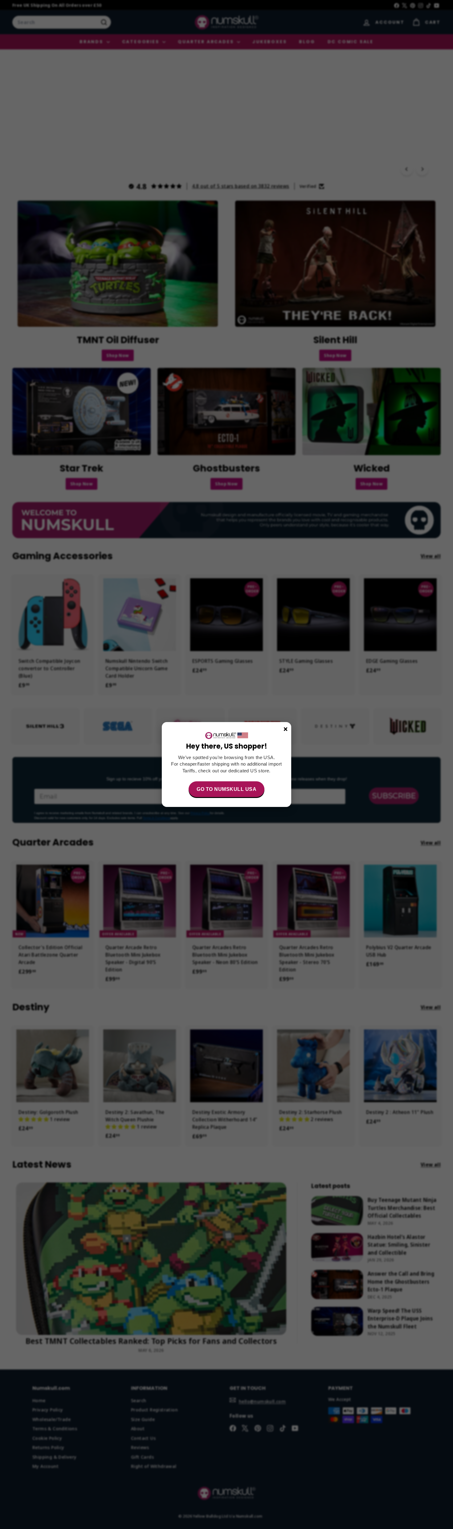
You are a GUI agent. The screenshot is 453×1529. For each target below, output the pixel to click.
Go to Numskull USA (226, 789)
